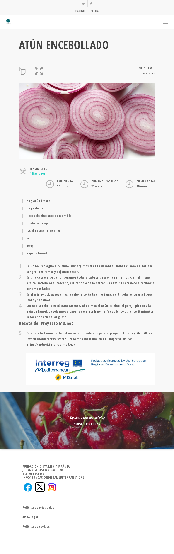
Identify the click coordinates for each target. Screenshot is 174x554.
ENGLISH (80, 11)
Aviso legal (30, 517)
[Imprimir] (23, 69)
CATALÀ (95, 11)
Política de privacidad (38, 507)
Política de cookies (36, 526)
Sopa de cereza (87, 420)
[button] (39, 69)
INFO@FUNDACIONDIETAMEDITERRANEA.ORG (53, 477)
